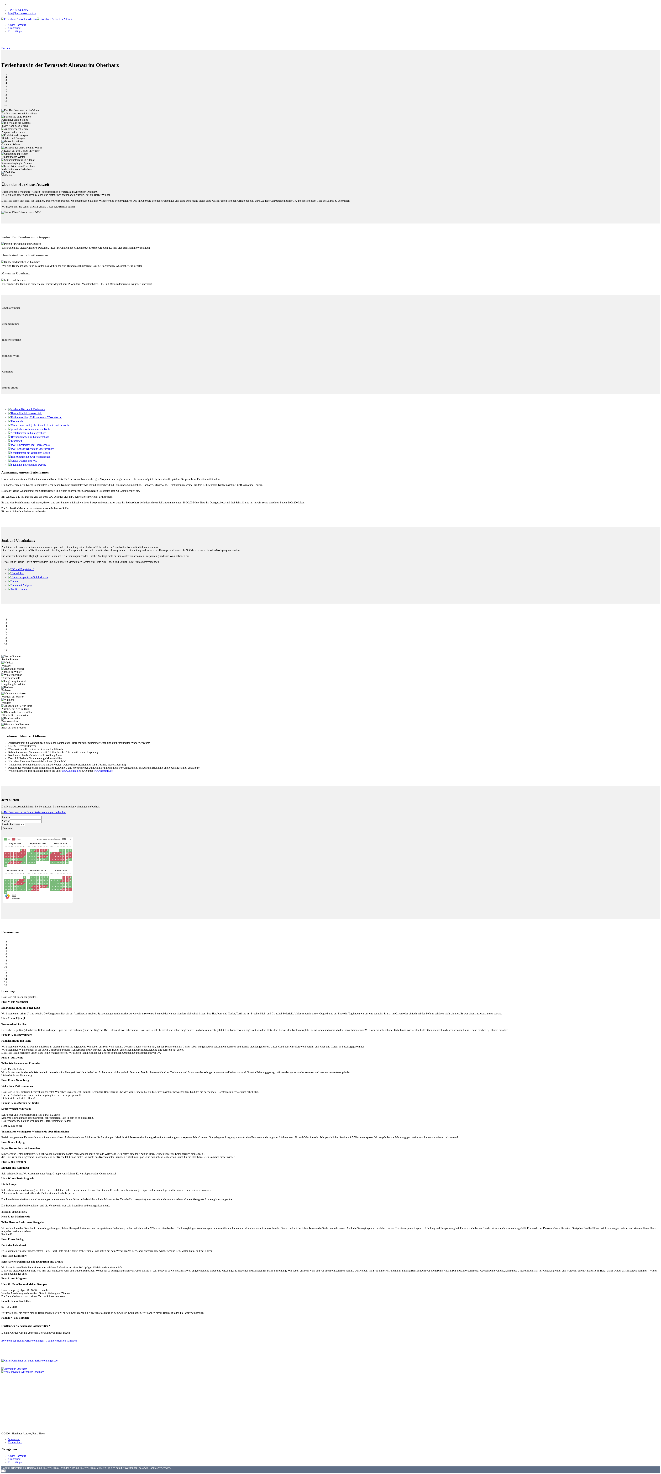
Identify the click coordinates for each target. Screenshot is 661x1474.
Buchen (5, 48)
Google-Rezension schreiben (61, 1340)
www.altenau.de (71, 770)
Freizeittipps (15, 31)
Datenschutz (15, 1442)
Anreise (5, 817)
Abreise (5, 821)
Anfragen (7, 828)
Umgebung (14, 27)
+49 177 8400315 (18, 10)
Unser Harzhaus (17, 24)
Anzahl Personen (10, 824)
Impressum (14, 1439)
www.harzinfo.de (103, 770)
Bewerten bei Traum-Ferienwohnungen (22, 1340)
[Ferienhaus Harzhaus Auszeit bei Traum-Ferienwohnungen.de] (12, 898)
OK (3, 1471)
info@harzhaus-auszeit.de (22, 13)
